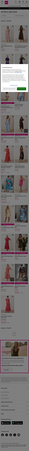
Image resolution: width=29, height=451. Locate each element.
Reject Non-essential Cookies (9, 88)
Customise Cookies (14, 85)
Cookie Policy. (19, 72)
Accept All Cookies (21, 88)
